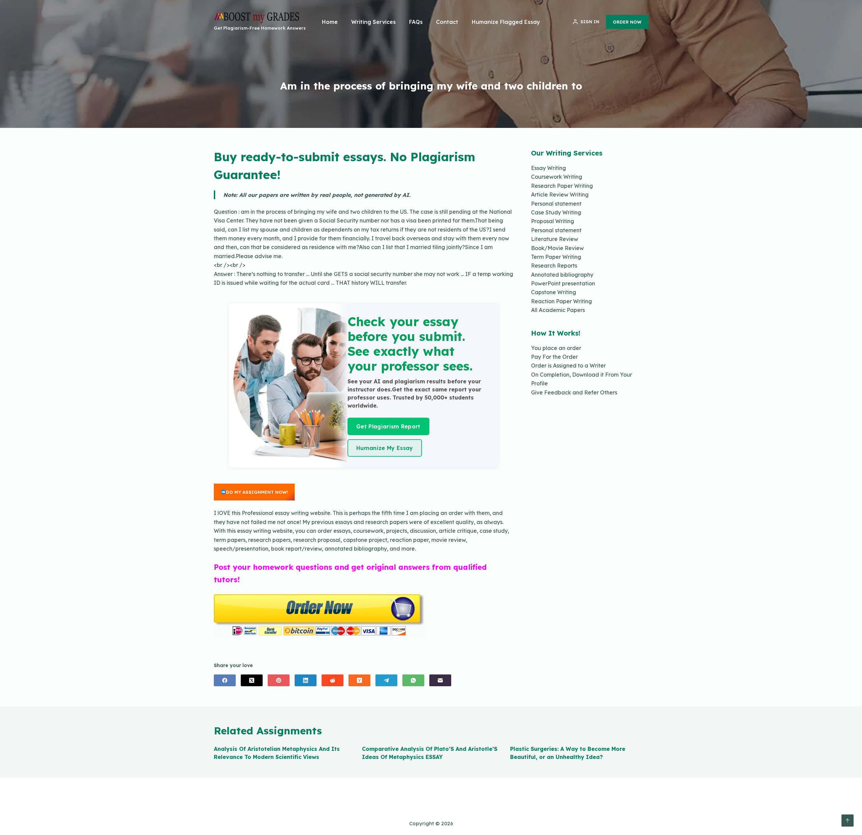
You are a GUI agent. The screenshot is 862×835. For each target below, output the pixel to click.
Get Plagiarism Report (388, 426)
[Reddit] (332, 680)
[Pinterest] (279, 680)
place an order (561, 348)
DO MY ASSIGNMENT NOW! (257, 492)
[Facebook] (225, 680)
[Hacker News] (359, 680)
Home (330, 22)
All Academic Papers (558, 310)
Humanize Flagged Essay (506, 22)
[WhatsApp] (413, 680)
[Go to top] (847, 820)
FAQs (416, 22)
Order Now (627, 22)
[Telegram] (386, 680)
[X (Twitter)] (252, 680)
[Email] (440, 680)
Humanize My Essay (384, 448)
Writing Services (373, 22)
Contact (447, 22)
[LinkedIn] (306, 680)
